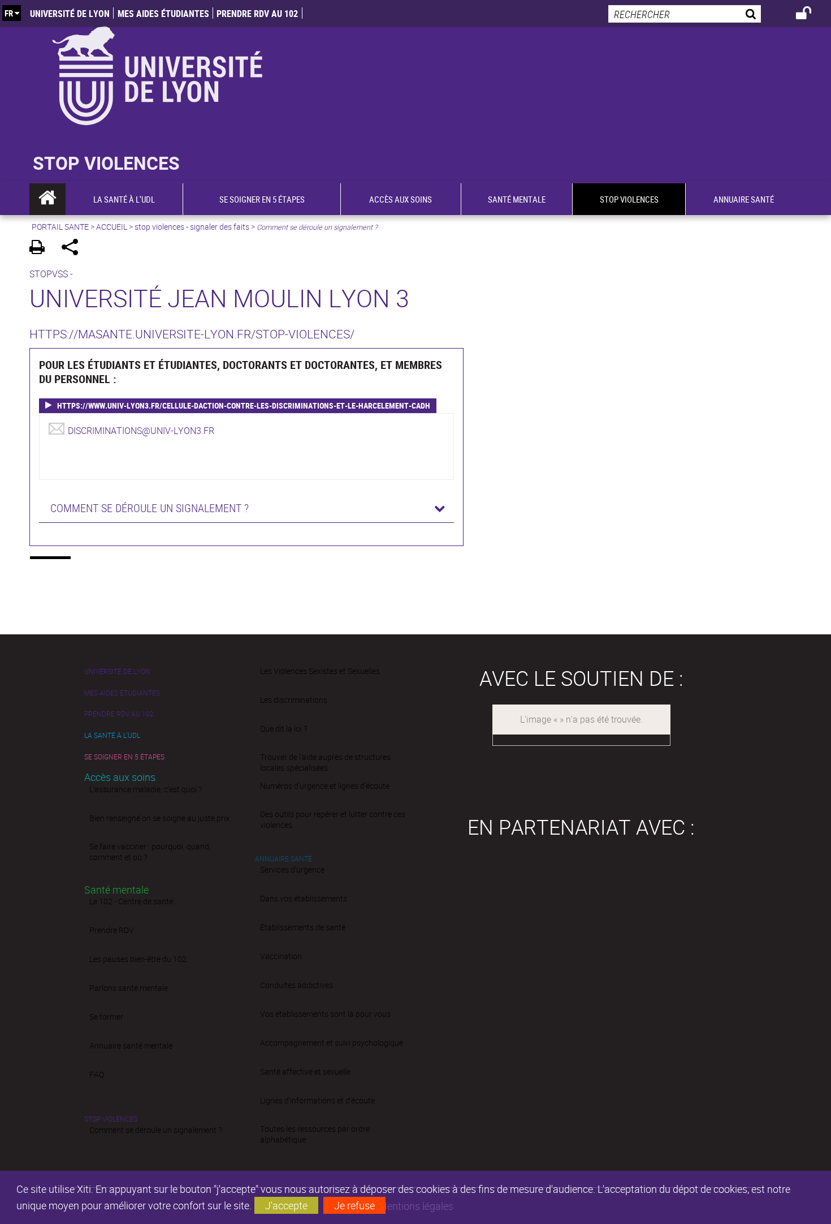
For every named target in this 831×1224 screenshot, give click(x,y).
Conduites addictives (296, 985)
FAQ (96, 1074)
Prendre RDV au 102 (257, 13)
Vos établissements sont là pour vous (325, 1013)
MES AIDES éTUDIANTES (163, 13)
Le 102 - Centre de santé (131, 901)
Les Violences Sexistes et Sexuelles (320, 670)
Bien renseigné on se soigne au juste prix (159, 818)
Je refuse (354, 1205)
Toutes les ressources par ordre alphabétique (315, 1134)
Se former (106, 1016)
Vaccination (281, 956)
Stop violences (110, 1119)
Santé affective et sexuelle (305, 1071)
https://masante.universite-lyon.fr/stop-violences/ (191, 334)
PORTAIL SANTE (60, 226)
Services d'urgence (292, 869)
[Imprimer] (41, 248)
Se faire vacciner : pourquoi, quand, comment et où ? (150, 851)
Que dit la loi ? (283, 728)
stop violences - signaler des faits (192, 226)
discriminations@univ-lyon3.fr (141, 430)
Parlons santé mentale (128, 987)
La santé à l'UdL (112, 735)
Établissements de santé (302, 927)
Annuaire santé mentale (130, 1045)
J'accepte (286, 1205)
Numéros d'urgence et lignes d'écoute (324, 785)
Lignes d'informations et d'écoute (317, 1100)
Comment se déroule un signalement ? (155, 1129)
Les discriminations (293, 699)
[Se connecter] (811, 15)
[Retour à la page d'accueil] (156, 73)
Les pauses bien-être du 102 (138, 959)
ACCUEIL (111, 226)
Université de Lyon (70, 13)
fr (9, 13)
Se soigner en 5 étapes (124, 757)
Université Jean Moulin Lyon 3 (219, 298)
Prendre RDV (111, 930)
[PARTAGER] (74, 248)
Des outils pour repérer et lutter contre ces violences (332, 819)
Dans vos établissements (303, 898)
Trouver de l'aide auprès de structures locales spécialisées (325, 762)
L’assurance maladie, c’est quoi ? (145, 789)
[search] (684, 14)
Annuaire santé (283, 859)
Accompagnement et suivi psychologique (331, 1042)
